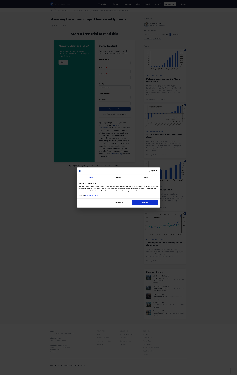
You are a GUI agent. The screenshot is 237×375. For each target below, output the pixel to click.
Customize (117, 202)
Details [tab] (118, 177)
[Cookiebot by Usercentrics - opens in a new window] (150, 171)
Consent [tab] (91, 177)
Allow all (145, 202)
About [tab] (146, 177)
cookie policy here (91, 195)
